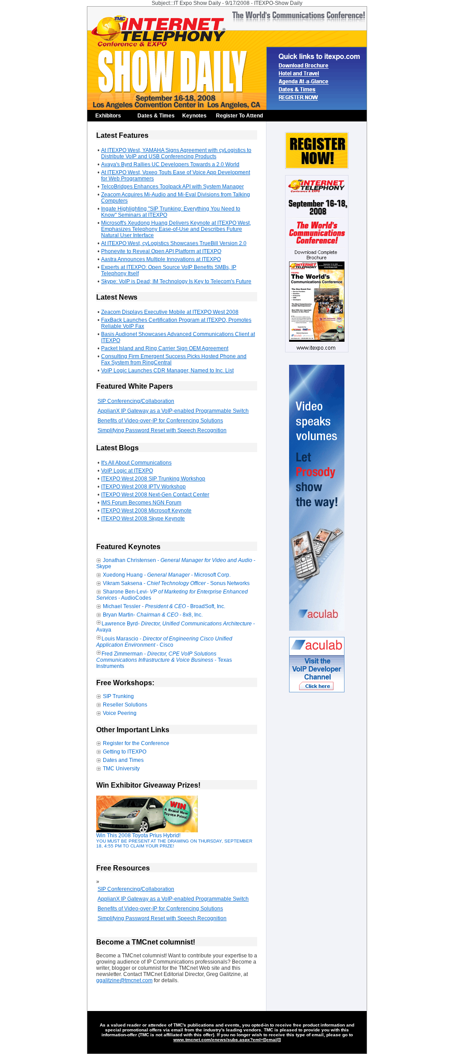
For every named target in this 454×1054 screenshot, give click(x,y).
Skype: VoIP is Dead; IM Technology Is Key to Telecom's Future (176, 281)
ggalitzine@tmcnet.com (124, 980)
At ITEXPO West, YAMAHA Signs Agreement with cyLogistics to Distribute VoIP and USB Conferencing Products (176, 153)
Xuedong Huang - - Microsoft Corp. (167, 575)
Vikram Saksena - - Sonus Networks (176, 583)
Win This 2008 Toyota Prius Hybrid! (174, 840)
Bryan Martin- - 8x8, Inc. (153, 615)
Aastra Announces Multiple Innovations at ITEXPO (161, 259)
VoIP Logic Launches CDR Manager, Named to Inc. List (167, 370)
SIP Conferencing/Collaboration (136, 401)
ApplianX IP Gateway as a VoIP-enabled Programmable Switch (173, 411)
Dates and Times (123, 760)
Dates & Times (156, 116)
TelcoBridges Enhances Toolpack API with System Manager (172, 186)
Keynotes (194, 116)
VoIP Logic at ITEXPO (127, 471)
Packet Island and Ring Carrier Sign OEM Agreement (164, 348)
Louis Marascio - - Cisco (164, 642)
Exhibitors (108, 116)
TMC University (121, 768)
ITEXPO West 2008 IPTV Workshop (143, 487)
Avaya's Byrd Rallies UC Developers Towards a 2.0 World (170, 164)
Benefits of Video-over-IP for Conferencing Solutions (160, 421)
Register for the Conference (136, 743)
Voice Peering (120, 713)
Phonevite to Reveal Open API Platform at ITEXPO (161, 251)
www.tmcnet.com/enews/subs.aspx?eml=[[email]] (227, 1039)
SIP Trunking (118, 696)
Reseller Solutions (125, 705)
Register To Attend (239, 116)
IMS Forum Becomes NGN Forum (141, 503)
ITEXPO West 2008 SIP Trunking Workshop (153, 479)
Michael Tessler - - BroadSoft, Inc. (164, 606)
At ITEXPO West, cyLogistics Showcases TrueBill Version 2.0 (174, 243)
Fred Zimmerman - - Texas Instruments (164, 660)
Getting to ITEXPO (124, 752)
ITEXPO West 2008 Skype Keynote (143, 518)
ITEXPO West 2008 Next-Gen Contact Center (155, 495)
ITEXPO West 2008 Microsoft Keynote (146, 510)
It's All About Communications (136, 463)
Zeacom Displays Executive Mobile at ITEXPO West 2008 (170, 312)
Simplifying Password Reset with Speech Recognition (162, 430)
